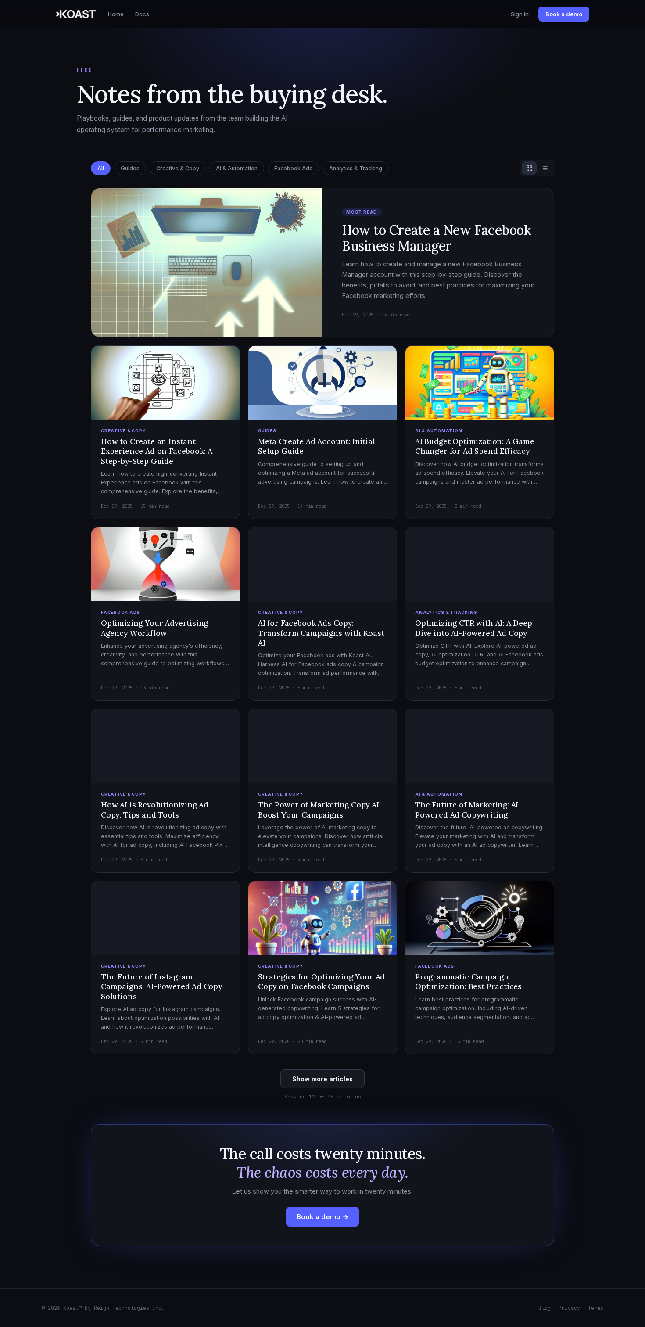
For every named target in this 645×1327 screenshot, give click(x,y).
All (100, 168)
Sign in (520, 14)
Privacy (569, 1308)
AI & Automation (237, 168)
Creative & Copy (177, 168)
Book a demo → (322, 1216)
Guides (130, 168)
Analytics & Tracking (355, 168)
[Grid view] (529, 168)
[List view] (545, 168)
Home (116, 14)
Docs (142, 14)
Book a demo (563, 14)
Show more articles (322, 1079)
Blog (544, 1308)
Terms (595, 1308)
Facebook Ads (293, 168)
